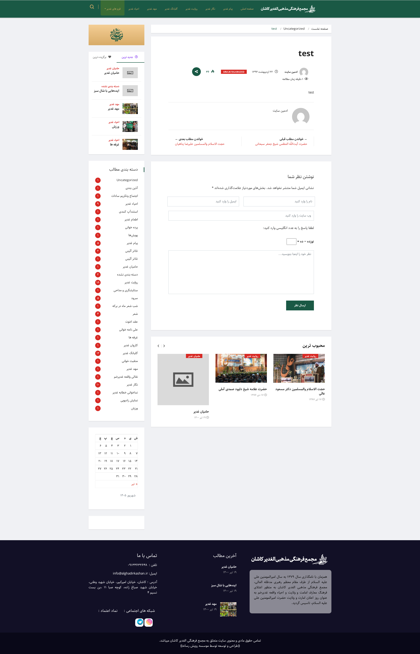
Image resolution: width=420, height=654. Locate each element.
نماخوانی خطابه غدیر (125, 392)
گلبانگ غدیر (171, 9)
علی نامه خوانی (128, 329)
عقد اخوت (131, 321)
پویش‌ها (133, 235)
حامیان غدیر (194, 356)
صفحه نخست (319, 28)
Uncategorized (294, 28)
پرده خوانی (131, 227)
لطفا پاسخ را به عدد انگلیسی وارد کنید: (288, 228)
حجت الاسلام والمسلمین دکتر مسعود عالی (300, 391)
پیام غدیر (228, 9)
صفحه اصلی (247, 9)
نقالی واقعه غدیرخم (126, 376)
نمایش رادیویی (129, 400)
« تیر (134, 484)
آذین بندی (132, 188)
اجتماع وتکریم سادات (124, 196)
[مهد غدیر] (228, 609)
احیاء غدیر (133, 9)
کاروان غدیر (131, 345)
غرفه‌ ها (114, 144)
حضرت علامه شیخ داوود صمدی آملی (243, 389)
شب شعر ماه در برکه (125, 306)
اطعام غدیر (131, 219)
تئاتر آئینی (131, 251)
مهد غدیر (152, 9)
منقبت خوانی (130, 361)
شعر (135, 314)
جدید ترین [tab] (128, 57)
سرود (134, 298)
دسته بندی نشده (110, 86)
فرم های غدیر (114, 9)
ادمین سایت (291, 72)
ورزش (115, 126)
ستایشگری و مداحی (126, 290)
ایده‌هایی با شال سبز (106, 90)
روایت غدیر (192, 9)
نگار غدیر (210, 9)
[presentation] (158, 346)
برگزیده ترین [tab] (100, 57)
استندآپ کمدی (128, 211)
